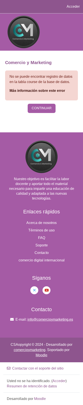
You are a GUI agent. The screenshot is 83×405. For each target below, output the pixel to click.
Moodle (41, 355)
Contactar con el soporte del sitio (38, 368)
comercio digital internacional (42, 260)
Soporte (41, 245)
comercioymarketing (29, 350)
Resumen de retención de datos (32, 386)
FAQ (41, 238)
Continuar (42, 108)
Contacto (42, 253)
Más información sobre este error (37, 90)
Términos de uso (41, 230)
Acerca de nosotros (41, 223)
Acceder (73, 6)
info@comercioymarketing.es (50, 319)
